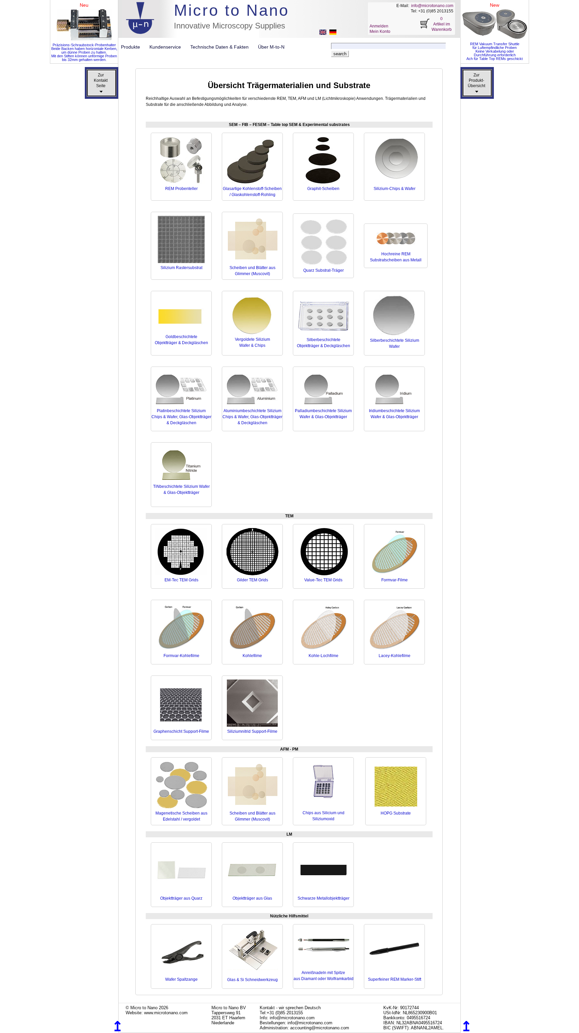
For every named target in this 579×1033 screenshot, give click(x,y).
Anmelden (379, 26)
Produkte (133, 47)
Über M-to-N (271, 47)
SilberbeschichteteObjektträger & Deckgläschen (323, 342)
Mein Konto (380, 31)
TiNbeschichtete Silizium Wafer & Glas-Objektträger (181, 489)
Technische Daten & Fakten (222, 47)
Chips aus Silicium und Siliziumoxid (323, 816)
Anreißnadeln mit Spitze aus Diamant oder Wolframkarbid (323, 975)
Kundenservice (167, 47)
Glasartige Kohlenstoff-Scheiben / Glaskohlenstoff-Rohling (252, 191)
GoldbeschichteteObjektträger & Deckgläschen (181, 339)
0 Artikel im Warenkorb (442, 24)
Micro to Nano (231, 10)
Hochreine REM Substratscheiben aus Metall (396, 257)
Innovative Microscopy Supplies (229, 25)
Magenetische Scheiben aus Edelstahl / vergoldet (181, 816)
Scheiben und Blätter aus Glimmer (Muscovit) (252, 270)
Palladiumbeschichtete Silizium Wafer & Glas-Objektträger (323, 413)
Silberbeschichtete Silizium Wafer (394, 343)
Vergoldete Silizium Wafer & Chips (252, 342)
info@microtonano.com (432, 5)
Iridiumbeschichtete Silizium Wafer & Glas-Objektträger (394, 413)
